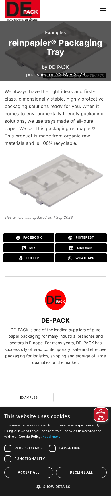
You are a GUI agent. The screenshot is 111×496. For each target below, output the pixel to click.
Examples (55, 32)
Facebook (32, 237)
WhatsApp (84, 258)
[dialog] (55, 451)
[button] (55, 486)
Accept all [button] (28, 472)
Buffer (32, 258)
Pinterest (84, 237)
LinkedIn (84, 248)
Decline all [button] (81, 472)
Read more (51, 436)
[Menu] (99, 10)
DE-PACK (59, 67)
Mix (32, 248)
